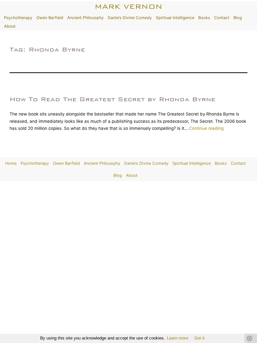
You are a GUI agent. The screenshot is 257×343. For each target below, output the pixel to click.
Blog (237, 17)
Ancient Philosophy (85, 17)
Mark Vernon (128, 6)
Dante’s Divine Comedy (130, 17)
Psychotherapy (18, 17)
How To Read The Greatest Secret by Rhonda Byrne (112, 99)
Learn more (177, 338)
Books (204, 17)
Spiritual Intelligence (175, 17)
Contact (221, 17)
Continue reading (206, 128)
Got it (199, 338)
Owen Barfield (49, 17)
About (10, 26)
